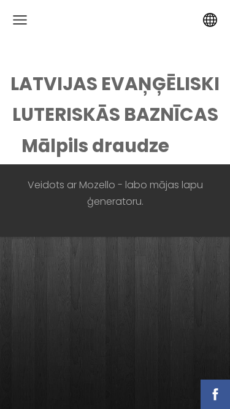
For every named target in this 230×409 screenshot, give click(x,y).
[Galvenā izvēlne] (20, 20)
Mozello (97, 185)
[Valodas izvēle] (210, 20)
